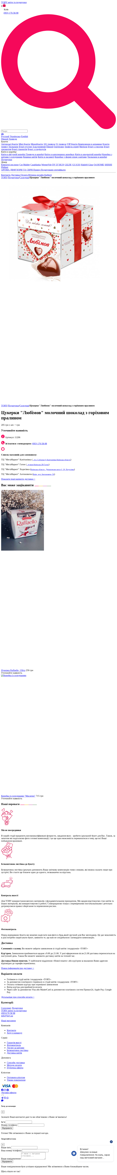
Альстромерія (39, 146)
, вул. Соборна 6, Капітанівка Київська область (51, 460)
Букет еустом (25, 146)
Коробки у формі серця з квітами (71, 157)
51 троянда (61, 144)
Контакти (11, 1030)
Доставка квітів (14, 1053)
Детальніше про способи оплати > (17, 997)
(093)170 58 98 (8, 1013)
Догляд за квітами (15, 1048)
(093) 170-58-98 (11, 13)
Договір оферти (8, 1092)
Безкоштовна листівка (17, 1050)
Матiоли (83, 146)
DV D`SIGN (58, 164)
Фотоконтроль (14, 1045)
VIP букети (72, 144)
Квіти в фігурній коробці (13, 154)
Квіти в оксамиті (46, 157)
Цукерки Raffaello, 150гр (13, 670)
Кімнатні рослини (10, 164)
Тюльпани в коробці (97, 157)
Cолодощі (24, 177)
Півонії (49, 146)
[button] (58, 72)
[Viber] (5, 1098)
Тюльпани (13, 146)
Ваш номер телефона (11, 1150)
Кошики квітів (30, 157)
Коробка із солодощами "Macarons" (18, 796)
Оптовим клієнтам (16, 1077)
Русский (5, 136)
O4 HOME (99, 164)
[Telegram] (2, 1098)
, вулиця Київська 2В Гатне (38, 465)
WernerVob (46, 164)
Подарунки (13, 177)
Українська (15, 136)
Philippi (4, 167)
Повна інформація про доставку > (17, 968)
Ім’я (3, 1122)
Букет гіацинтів (19, 149)
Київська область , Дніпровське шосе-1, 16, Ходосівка (52, 469)
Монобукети (37, 144)
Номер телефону (9, 1125)
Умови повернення (16, 1080)
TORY (4, 177)
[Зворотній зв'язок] (58, 1100)
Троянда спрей (71, 146)
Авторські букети (9, 144)
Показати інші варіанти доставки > (18, 479)
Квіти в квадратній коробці (88, 154)
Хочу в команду (14, 1033)
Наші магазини (8, 1020)
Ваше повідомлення (11, 1158)
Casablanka (35, 164)
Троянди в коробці (35, 154)
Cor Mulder (24, 164)
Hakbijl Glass (87, 164)
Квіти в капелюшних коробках (59, 154)
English (24, 136)
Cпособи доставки (16, 1062)
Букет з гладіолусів (37, 149)
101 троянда (49, 144)
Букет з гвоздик (95, 146)
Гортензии (59, 146)
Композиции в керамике (90, 144)
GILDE (68, 164)
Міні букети (24, 144)
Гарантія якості (14, 1042)
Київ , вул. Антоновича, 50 (43, 474)
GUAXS (76, 164)
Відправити (7, 1128)
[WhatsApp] (8, 1098)
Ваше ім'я (5, 1147)
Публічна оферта (15, 1068)
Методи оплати (14, 1065)
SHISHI (108, 164)
